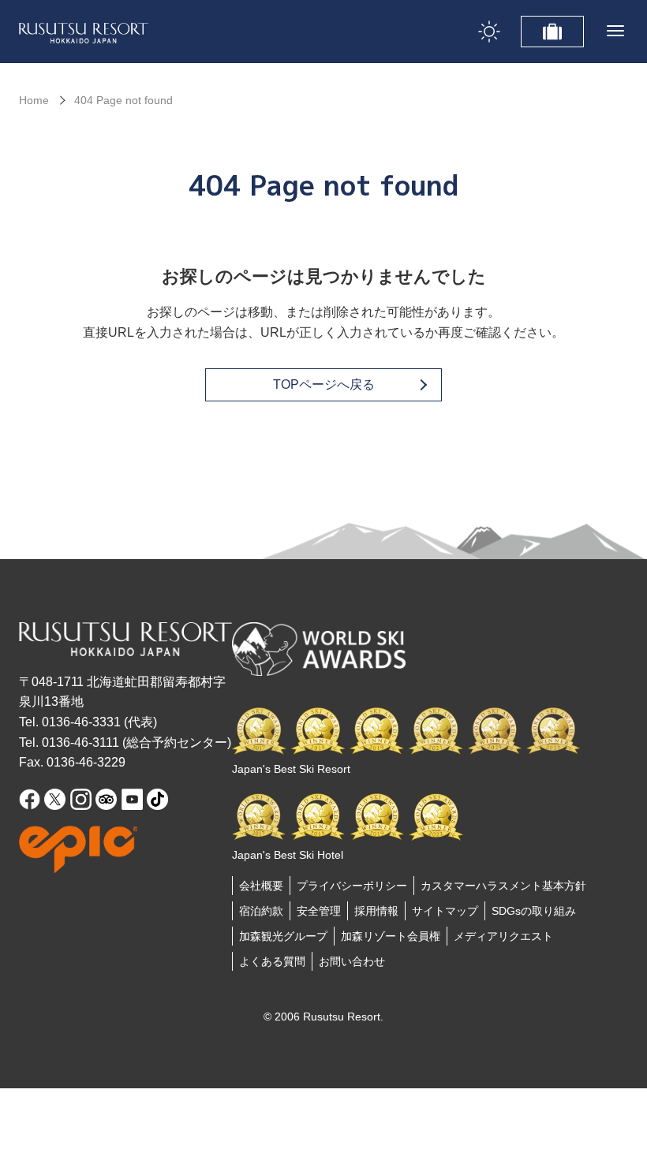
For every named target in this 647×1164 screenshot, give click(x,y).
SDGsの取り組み (534, 911)
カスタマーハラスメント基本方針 (503, 885)
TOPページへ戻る (324, 384)
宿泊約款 (261, 911)
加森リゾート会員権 (390, 936)
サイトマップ (445, 911)
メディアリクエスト (503, 936)
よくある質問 (272, 961)
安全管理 (319, 911)
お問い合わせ (352, 961)
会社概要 (261, 885)
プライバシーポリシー (352, 885)
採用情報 (376, 911)
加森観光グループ (283, 936)
